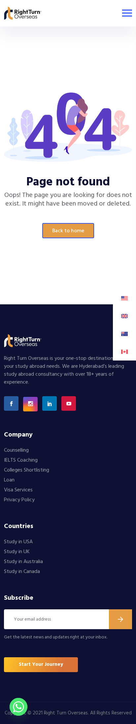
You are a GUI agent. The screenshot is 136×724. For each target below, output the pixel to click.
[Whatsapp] (18, 707)
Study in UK (17, 552)
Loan (9, 480)
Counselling (16, 450)
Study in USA (18, 542)
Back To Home (68, 231)
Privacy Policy (19, 500)
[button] (41, 664)
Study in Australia (23, 561)
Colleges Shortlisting (26, 470)
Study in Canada (22, 571)
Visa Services (18, 490)
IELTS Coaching (21, 460)
